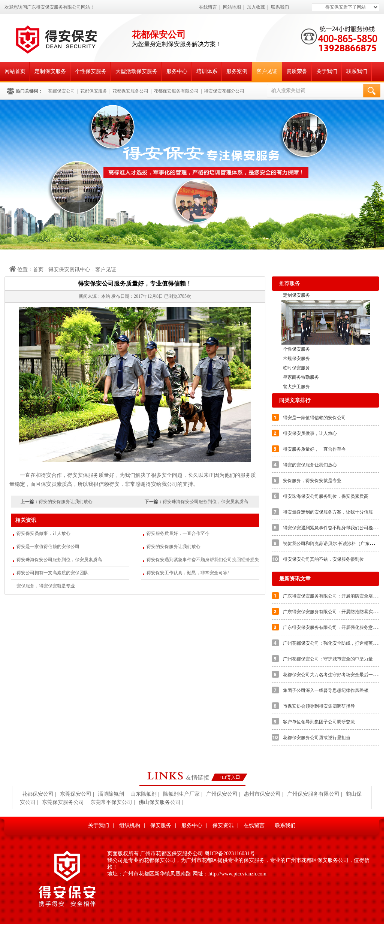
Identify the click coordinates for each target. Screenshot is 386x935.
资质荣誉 (296, 71)
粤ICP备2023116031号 (230, 853)
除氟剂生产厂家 (181, 794)
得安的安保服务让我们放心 (66, 501)
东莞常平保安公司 (111, 802)
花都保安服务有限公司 (176, 91)
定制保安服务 (50, 71)
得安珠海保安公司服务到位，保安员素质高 (205, 501)
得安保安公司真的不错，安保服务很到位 (323, 559)
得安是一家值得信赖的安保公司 (47, 546)
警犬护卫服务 (296, 386)
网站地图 (232, 7)
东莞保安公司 (75, 794)
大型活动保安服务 (136, 71)
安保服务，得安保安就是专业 (45, 585)
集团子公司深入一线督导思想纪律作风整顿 (325, 690)
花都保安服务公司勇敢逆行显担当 (316, 737)
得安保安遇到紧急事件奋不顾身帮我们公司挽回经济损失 (203, 559)
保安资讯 (222, 825)
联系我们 (280, 7)
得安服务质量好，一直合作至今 (178, 533)
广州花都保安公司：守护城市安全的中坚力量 (328, 659)
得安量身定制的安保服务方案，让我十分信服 (328, 512)
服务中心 (176, 71)
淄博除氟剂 (111, 794)
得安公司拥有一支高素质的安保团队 (52, 572)
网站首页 (14, 71)
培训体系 (206, 71)
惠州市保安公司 (262, 794)
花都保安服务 (93, 91)
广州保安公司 (222, 794)
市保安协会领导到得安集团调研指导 (319, 706)
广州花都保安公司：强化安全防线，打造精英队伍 (332, 643)
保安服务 (160, 825)
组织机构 (129, 825)
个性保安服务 (90, 71)
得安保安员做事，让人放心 (43, 533)
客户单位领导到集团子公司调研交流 (319, 721)
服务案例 (236, 71)
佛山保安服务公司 (160, 802)
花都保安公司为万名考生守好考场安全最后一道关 (332, 674)
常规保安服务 (296, 358)
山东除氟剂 (143, 794)
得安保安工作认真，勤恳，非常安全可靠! (188, 572)
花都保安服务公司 (130, 91)
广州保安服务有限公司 (313, 794)
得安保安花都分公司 (224, 91)
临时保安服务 (296, 367)
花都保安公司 (61, 91)
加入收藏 (256, 7)
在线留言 (208, 7)
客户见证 (266, 71)
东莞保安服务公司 (63, 802)
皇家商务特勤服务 (301, 377)
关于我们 (326, 71)
